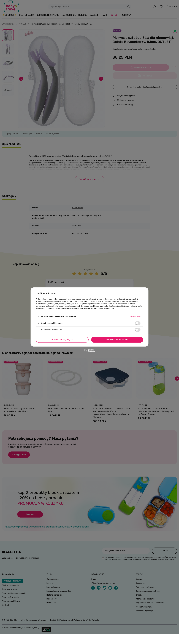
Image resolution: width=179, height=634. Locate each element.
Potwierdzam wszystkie (117, 340)
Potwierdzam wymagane (62, 340)
